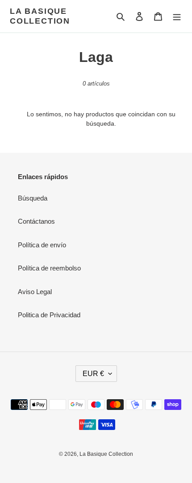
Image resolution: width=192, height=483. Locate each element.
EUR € (93, 373)
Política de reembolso (49, 268)
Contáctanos (36, 221)
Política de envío (42, 245)
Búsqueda (32, 198)
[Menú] (176, 16)
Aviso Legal (35, 291)
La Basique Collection (40, 16)
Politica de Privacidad (49, 315)
